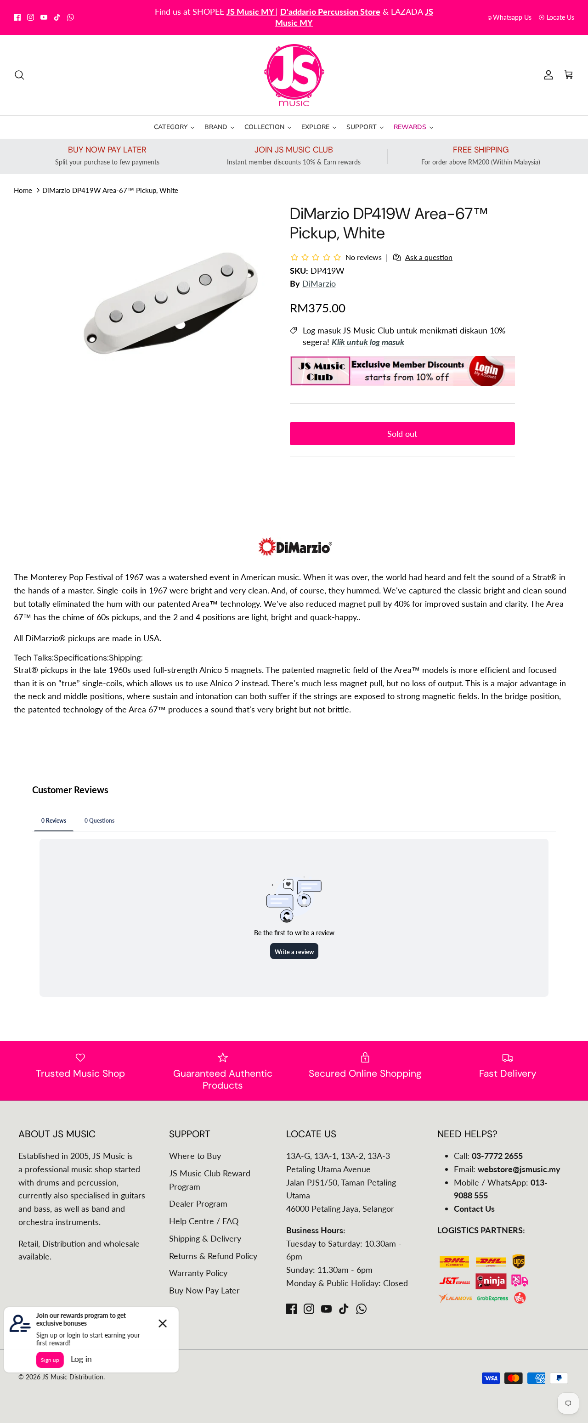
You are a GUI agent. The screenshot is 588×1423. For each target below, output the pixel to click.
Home (23, 190)
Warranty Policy (198, 1273)
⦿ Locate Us (556, 17)
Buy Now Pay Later (204, 1290)
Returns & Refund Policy (213, 1256)
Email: (507, 1169)
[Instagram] (30, 17)
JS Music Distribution (72, 1377)
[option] (172, 302)
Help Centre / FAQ (203, 1221)
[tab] (34, 658)
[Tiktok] (57, 17)
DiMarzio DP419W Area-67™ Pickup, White (110, 190)
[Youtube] (43, 17)
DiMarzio (319, 283)
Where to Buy (195, 1156)
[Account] (546, 74)
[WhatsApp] (70, 17)
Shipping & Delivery (205, 1238)
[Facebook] (17, 17)
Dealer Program (198, 1203)
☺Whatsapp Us (508, 17)
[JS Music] (294, 75)
